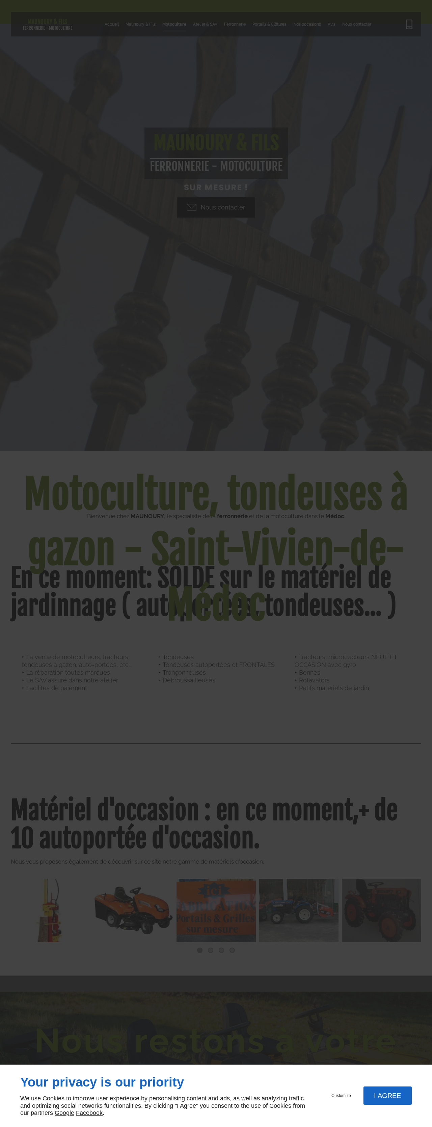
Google (64, 1112)
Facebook (89, 1112)
